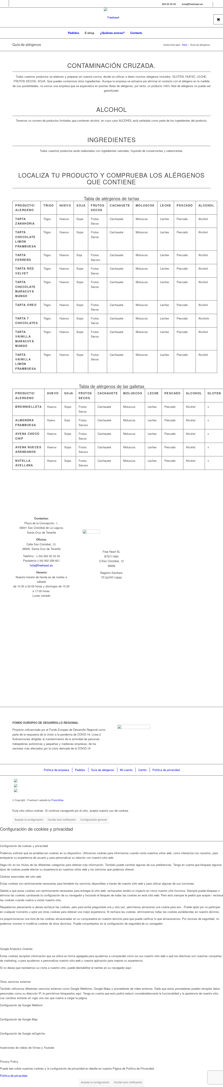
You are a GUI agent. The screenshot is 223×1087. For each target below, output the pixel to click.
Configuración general (93, 819)
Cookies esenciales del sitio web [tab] (20, 876)
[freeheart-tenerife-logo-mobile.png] (111, 17)
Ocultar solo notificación (62, 819)
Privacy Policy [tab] (9, 1061)
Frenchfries (57, 800)
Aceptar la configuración (29, 819)
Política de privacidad (13, 1076)
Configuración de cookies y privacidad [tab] (24, 846)
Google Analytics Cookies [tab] (16, 949)
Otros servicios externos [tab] (15, 981)
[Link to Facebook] (5, 3)
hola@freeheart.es (41, 565)
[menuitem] (209, 4)
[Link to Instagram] (12, 3)
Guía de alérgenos (26, 44)
